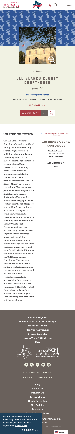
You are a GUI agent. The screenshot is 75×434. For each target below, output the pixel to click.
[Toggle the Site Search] (55, 5)
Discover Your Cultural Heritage (37, 321)
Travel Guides (35, 377)
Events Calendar (37, 334)
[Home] (37, 4)
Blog (37, 384)
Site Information (37, 401)
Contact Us (37, 393)
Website (28, 113)
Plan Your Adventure (38, 330)
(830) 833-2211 (55, 99)
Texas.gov (37, 409)
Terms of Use (37, 397)
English (61, 432)
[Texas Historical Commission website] (11, 5)
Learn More (21, 425)
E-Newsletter (35, 372)
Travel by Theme (37, 325)
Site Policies (37, 405)
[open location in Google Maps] (56, 134)
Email (36, 105)
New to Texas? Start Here (37, 338)
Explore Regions (37, 317)
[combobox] (61, 432)
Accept (28, 430)
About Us (37, 388)
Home (39, 71)
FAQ (37, 342)
